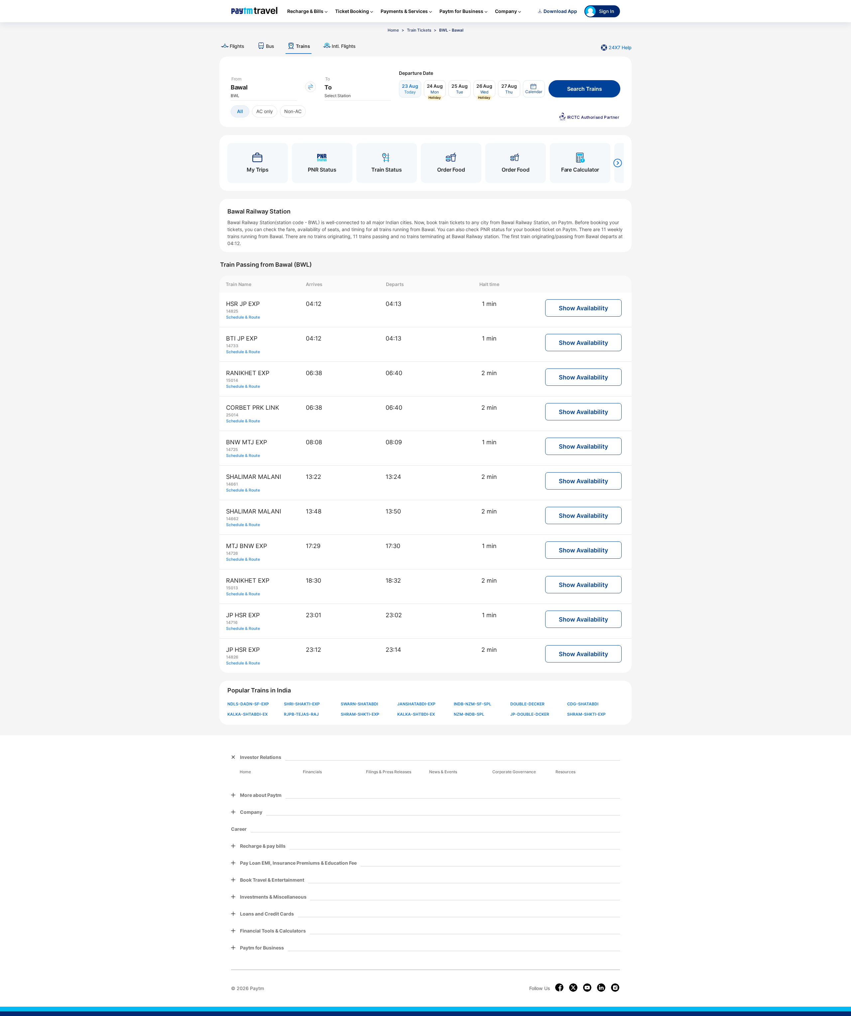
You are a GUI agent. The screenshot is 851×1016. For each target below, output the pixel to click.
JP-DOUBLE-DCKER (529, 714)
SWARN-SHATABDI (359, 703)
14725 (232, 449)
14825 (232, 311)
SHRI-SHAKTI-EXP (302, 703)
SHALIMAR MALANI (253, 476)
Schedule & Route (243, 317)
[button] (534, 88)
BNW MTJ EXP (246, 442)
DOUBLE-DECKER (527, 703)
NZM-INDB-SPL (469, 714)
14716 (232, 622)
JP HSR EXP (243, 615)
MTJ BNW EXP (246, 545)
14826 (232, 656)
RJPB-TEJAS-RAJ (301, 714)
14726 (232, 553)
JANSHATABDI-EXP (416, 703)
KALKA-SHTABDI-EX (247, 714)
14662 (232, 518)
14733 (232, 345)
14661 (232, 484)
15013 (232, 587)
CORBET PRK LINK (252, 407)
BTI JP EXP (241, 338)
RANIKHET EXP (247, 372)
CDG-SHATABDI (582, 703)
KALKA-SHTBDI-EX (416, 714)
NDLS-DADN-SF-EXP (248, 703)
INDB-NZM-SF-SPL (472, 703)
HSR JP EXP (243, 303)
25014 (232, 414)
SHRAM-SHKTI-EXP (360, 714)
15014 (232, 380)
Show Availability (583, 308)
